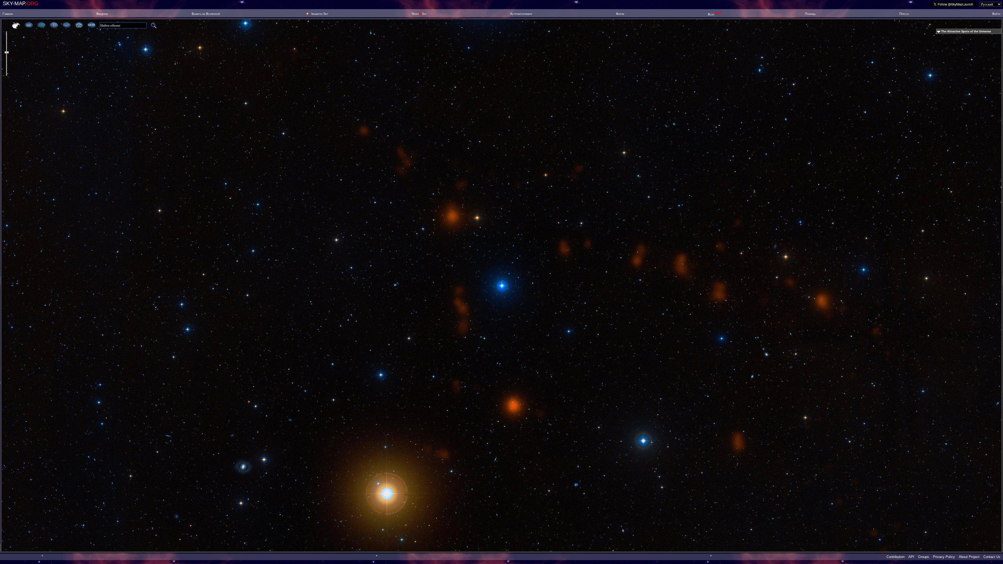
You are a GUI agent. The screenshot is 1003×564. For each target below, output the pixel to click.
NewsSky (419, 14)
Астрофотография (521, 14)
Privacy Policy (944, 557)
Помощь (810, 14)
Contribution (896, 557)
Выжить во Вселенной (206, 14)
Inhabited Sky (319, 14)
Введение (102, 14)
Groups (923, 557)
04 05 (91, 25)
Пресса (904, 14)
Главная (8, 14)
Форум (620, 14)
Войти (996, 14)
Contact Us (991, 557)
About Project (969, 557)
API (911, 557)
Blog (714, 14)
